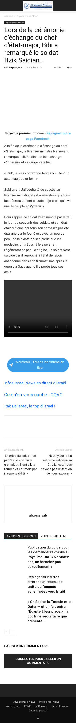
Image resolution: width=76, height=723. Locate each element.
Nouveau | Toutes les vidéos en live (40, 365)
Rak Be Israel (12, 706)
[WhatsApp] (37, 77)
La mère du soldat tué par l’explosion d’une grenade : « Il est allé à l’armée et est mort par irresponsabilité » (20, 464)
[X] (18, 77)
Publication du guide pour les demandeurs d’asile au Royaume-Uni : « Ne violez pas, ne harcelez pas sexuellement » (48, 557)
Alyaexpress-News (27, 16)
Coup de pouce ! (38, 710)
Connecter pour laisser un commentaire (38, 661)
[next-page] (13, 631)
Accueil (8, 16)
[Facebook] (8, 77)
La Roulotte (41, 706)
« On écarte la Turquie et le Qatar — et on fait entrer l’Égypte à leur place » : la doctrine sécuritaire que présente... (49, 611)
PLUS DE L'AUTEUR (53, 536)
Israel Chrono (60, 706)
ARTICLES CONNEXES (21, 536)
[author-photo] (38, 509)
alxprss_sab (15, 67)
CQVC (27, 706)
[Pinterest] (28, 77)
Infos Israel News (49, 701)
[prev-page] (7, 631)
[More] (47, 77)
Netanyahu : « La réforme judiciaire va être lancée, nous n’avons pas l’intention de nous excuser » (56, 464)
